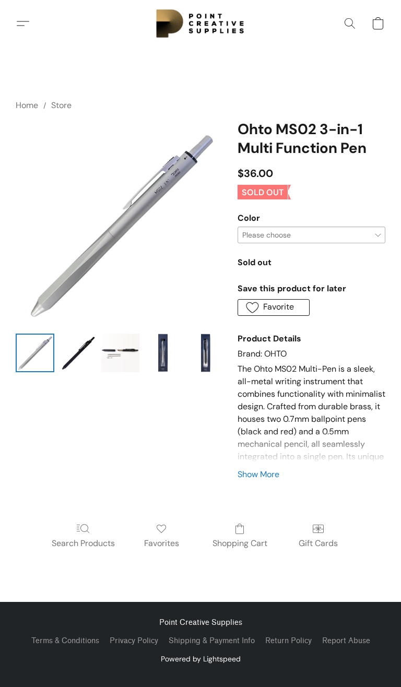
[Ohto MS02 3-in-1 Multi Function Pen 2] (120, 353)
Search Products (83, 543)
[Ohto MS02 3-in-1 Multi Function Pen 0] (35, 353)
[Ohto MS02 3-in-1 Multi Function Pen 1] (77, 353)
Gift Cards (318, 543)
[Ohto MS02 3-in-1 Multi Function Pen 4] (205, 353)
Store (61, 105)
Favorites (161, 543)
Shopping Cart (240, 543)
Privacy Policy (134, 640)
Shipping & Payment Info (212, 640)
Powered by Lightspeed (201, 659)
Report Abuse (346, 640)
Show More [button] (258, 474)
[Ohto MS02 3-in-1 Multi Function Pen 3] (163, 353)
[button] (200, 23)
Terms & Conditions (65, 640)
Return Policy (288, 640)
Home (27, 105)
